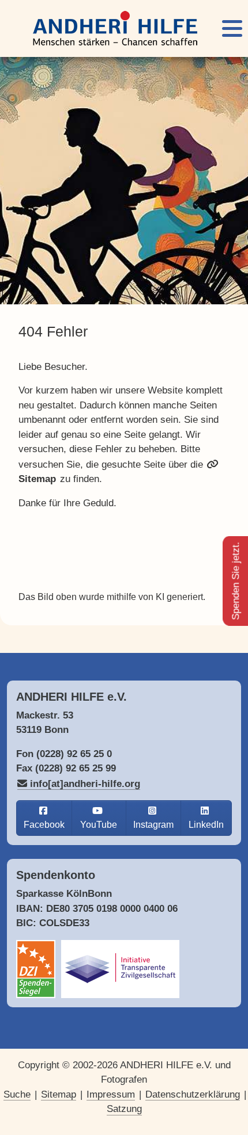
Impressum (111, 1094)
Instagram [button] (153, 825)
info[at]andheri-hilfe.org (85, 783)
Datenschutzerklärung (192, 1094)
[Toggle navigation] (232, 28)
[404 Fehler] (115, 28)
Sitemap (58, 1094)
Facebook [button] (44, 825)
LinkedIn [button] (206, 825)
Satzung (124, 1108)
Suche (17, 1094)
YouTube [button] (98, 825)
